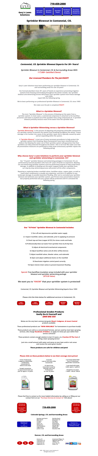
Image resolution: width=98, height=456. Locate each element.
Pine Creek (55, 422)
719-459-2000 (58, 3)
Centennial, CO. (40, 443)
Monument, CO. (56, 419)
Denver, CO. (39, 435)
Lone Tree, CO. (56, 443)
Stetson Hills (55, 426)
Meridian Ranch (56, 418)
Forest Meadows (41, 426)
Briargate (39, 421)
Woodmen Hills (56, 428)
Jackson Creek (40, 428)
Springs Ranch (56, 425)
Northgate (55, 421)
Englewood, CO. (41, 444)
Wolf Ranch (55, 427)
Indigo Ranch (40, 427)
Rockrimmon (55, 423)
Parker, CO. (55, 444)
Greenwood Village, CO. (58, 439)
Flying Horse (40, 425)
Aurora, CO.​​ (40, 439)
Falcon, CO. (39, 423)
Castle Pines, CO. (41, 440)
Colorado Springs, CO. (39, 414)
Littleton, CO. (55, 441)
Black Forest (40, 419)
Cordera (39, 422)
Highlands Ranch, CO (57, 440)
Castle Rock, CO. (41, 441)
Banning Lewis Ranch (42, 418)
